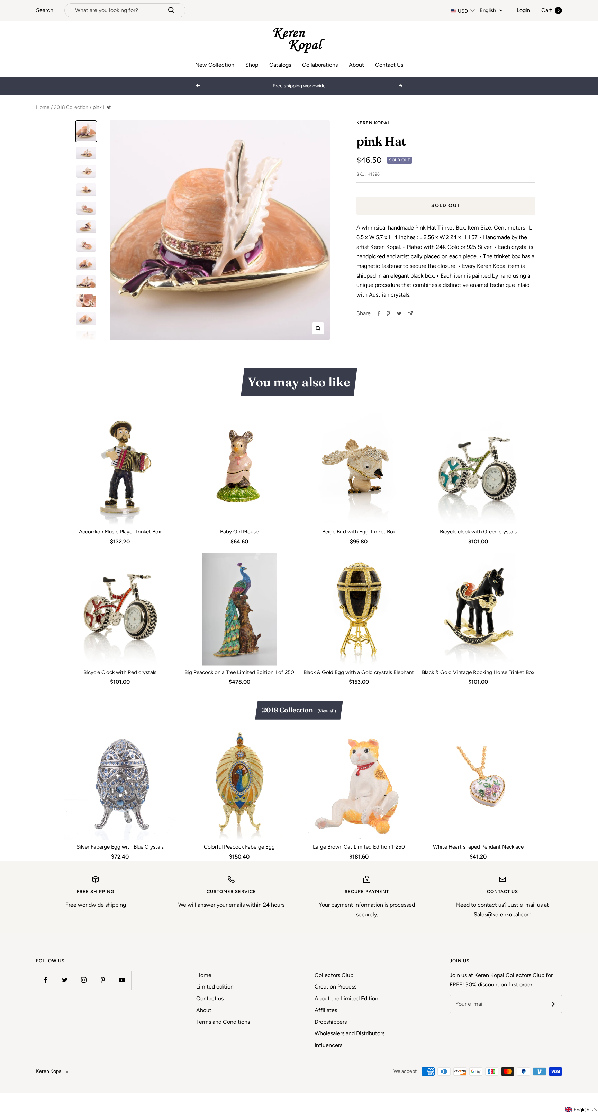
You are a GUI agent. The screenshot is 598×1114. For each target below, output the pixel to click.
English (488, 10)
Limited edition (215, 986)
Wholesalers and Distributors (349, 1033)
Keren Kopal (373, 122)
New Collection (214, 65)
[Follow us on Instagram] (83, 980)
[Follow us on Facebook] (45, 980)
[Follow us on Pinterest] (102, 980)
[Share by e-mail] (410, 313)
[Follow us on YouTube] (121, 980)
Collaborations (320, 65)
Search (44, 10)
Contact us (210, 998)
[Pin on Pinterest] (388, 313)
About (356, 65)
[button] (581, 1109)
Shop (251, 65)
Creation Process (335, 986)
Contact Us (389, 65)
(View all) (326, 710)
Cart (550, 10)
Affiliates (326, 1010)
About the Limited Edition (346, 998)
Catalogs (280, 65)
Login (523, 10)
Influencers (328, 1045)
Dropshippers (331, 1022)
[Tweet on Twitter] (399, 313)
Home (42, 107)
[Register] (552, 1004)
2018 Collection (71, 107)
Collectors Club (334, 975)
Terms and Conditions (223, 1022)
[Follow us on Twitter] (64, 980)
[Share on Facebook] (379, 313)
